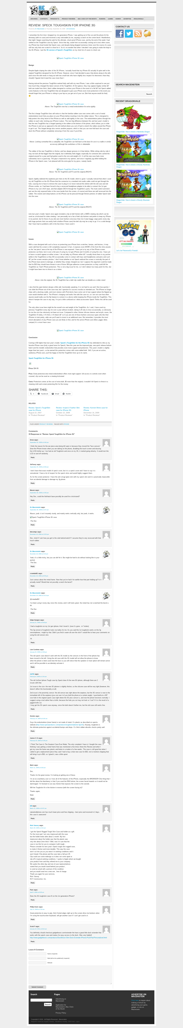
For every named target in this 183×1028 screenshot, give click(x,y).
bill (31, 806)
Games (110, 19)
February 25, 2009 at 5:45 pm (38, 740)
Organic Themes (49, 1021)
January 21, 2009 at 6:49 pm (38, 622)
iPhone (66, 424)
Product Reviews (68, 19)
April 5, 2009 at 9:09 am (37, 892)
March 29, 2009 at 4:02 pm (38, 828)
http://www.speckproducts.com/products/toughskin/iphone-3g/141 (59, 725)
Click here (135, 1000)
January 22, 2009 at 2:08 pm (38, 652)
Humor (118, 19)
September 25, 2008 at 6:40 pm (39, 442)
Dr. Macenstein (39, 29)
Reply (32, 457)
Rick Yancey (34, 825)
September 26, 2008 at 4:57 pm (39, 509)
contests (44, 19)
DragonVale (138, 19)
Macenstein (44, 10)
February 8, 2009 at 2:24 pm (38, 676)
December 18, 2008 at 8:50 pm (39, 576)
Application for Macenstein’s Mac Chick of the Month (64, 1007)
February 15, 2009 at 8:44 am (38, 718)
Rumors (102, 19)
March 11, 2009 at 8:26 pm (38, 767)
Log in (77, 1021)
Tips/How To (54, 19)
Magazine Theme (36, 1021)
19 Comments (70, 29)
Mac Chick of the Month (87, 19)
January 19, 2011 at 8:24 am (38, 929)
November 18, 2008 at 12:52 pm (39, 534)
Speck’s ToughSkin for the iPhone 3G (74, 343)
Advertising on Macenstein (61, 1000)
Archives (33, 19)
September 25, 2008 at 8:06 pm (39, 467)
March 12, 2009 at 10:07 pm (38, 808)
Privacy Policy (61, 1013)
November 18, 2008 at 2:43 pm (39, 554)
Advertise (127, 19)
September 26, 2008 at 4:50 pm (39, 492)
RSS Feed (71, 1021)
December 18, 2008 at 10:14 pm (39, 595)
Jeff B (32, 674)
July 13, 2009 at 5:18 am (37, 909)
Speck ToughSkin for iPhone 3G (41, 358)
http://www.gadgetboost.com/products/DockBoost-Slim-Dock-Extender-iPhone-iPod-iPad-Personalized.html (68, 938)
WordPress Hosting (61, 1021)
